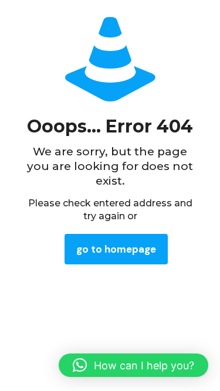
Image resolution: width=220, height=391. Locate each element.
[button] (133, 365)
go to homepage (116, 249)
